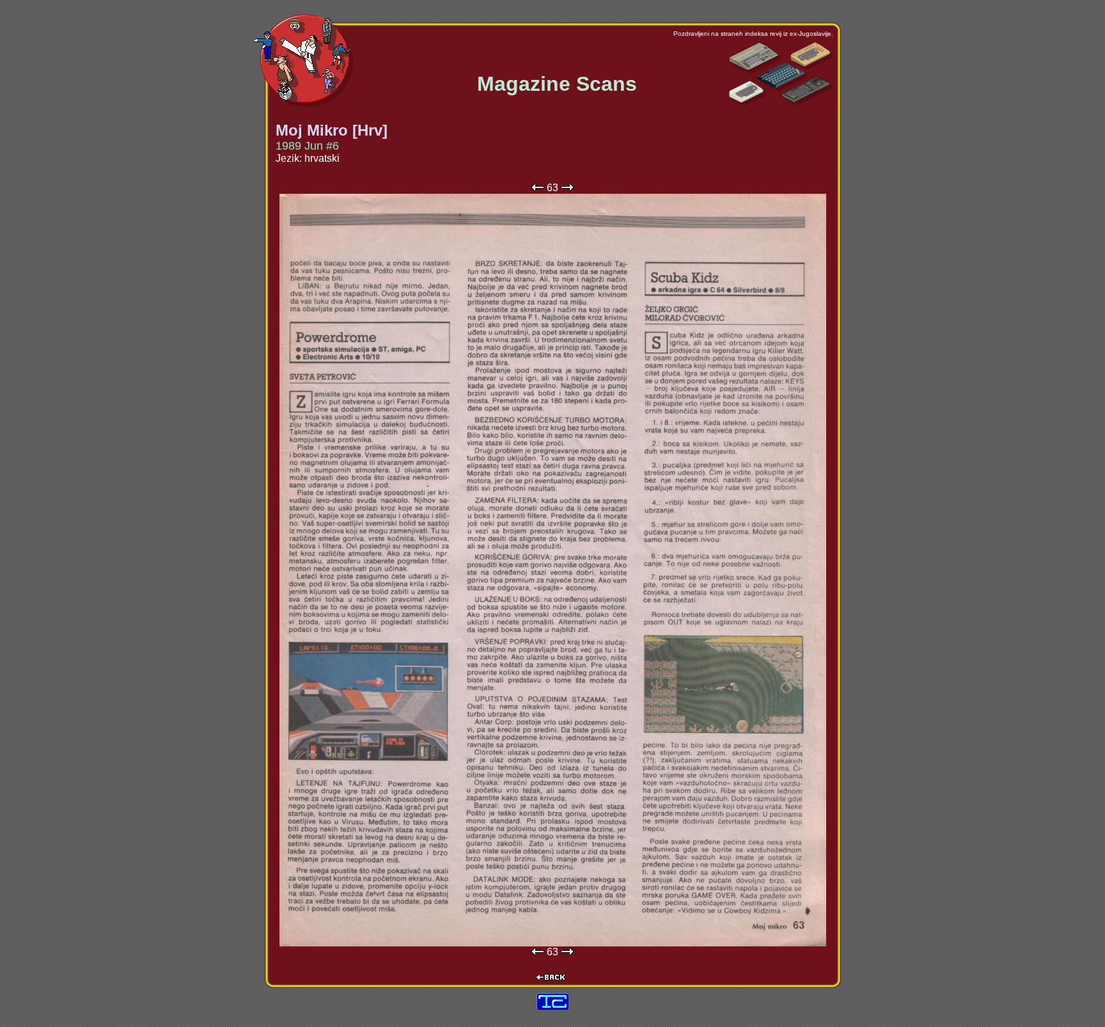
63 (552, 187)
